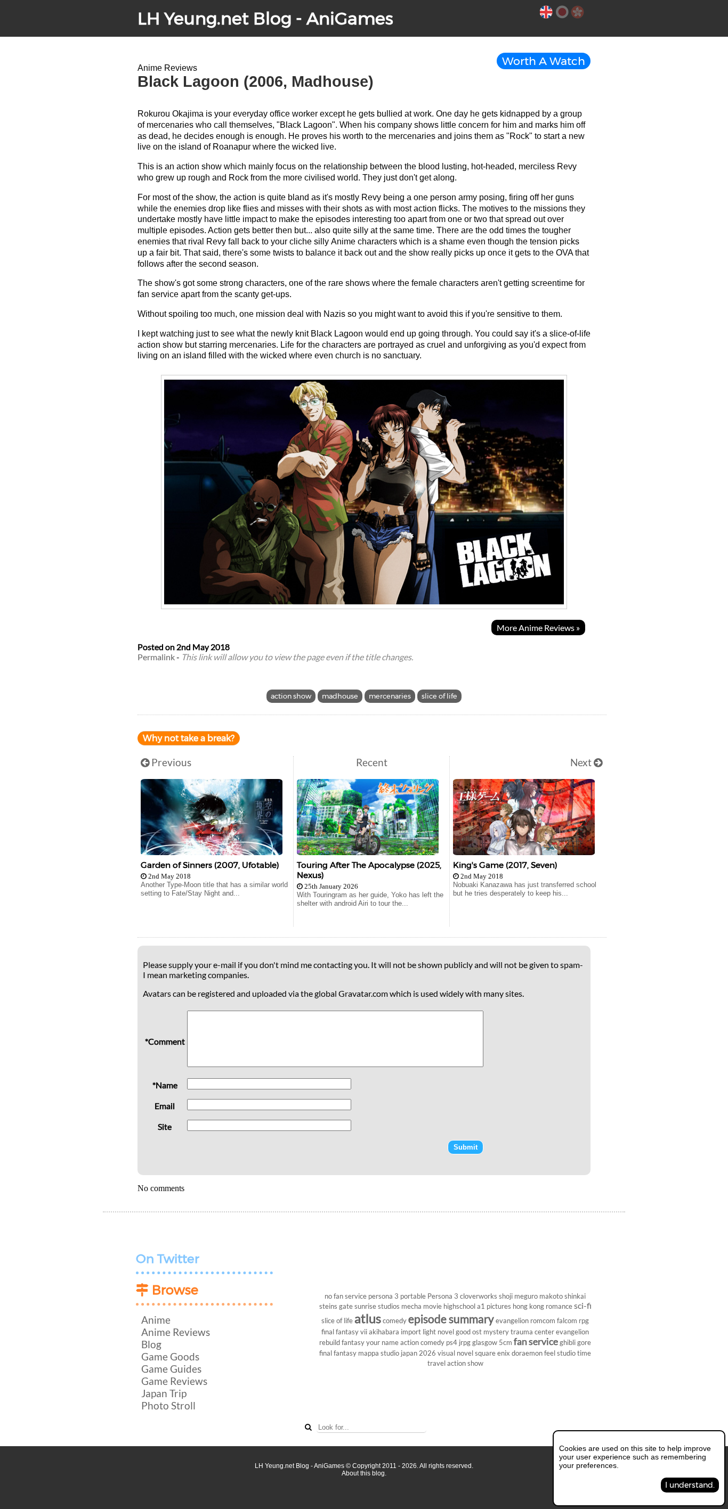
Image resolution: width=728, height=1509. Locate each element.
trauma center (532, 1331)
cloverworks (478, 1296)
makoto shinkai (562, 1296)
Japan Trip (164, 1393)
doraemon (527, 1353)
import (411, 1331)
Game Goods (170, 1356)
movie (432, 1306)
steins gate (336, 1306)
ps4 (451, 1342)
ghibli (568, 1342)
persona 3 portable (397, 1296)
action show (291, 696)
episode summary (451, 1318)
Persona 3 (442, 1296)
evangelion (512, 1320)
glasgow (484, 1342)
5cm (505, 1342)
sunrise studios (377, 1306)
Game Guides (171, 1369)
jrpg (465, 1342)
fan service (536, 1341)
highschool (459, 1306)
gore (584, 1342)
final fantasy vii (344, 1331)
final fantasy (338, 1353)
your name (382, 1342)
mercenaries (390, 696)
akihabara (384, 1331)
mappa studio (378, 1353)
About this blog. (364, 1473)
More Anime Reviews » (538, 627)
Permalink (156, 657)
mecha (411, 1306)
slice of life (439, 696)
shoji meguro (518, 1296)
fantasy (353, 1342)
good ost (469, 1331)
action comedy (422, 1342)
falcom (567, 1320)
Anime (156, 1320)
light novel (438, 1331)
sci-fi (583, 1305)
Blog (151, 1344)
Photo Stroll (168, 1405)
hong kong (528, 1306)
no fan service (346, 1296)
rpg (584, 1320)
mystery (496, 1331)
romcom (542, 1320)
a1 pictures (494, 1306)
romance (559, 1306)
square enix (492, 1353)
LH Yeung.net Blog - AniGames (265, 18)
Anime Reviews (175, 1332)
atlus (367, 1318)
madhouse (340, 696)
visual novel (455, 1353)
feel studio (560, 1353)
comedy (395, 1320)
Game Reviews (174, 1381)
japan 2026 (418, 1353)
